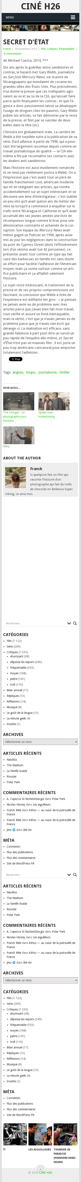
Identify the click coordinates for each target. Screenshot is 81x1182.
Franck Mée (14, 810)
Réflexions (13, 701)
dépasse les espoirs (22, 662)
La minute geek (16, 718)
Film (43, 48)
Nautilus (12, 759)
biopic (31, 372)
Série (10, 646)
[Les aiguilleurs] (40, 1134)
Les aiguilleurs (41, 804)
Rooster (12, 776)
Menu (10, 17)
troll (12, 684)
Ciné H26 (40, 6)
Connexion (13, 846)
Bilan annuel (14, 690)
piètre (13, 679)
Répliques (13, 695)
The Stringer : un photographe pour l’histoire (15, 416)
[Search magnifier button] (75, 623)
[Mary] (18, 435)
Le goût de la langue (20, 712)
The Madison (15, 765)
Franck (7, 48)
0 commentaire (13, 53)
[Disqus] (40, 560)
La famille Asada (17, 771)
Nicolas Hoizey (16, 804)
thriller (64, 372)
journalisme (47, 372)
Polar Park (13, 782)
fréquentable (66, 48)
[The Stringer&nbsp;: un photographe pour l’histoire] (18, 401)
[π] (15, 1134)
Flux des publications (20, 852)
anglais (17, 372)
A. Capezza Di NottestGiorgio (25, 799)
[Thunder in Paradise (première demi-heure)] (65, 1134)
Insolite (11, 724)
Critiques (52, 48)
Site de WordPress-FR (20, 863)
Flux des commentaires (21, 857)
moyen (14, 673)
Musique (12, 707)
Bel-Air (27, 829)
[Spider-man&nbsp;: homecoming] (54, 401)
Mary (6, 446)
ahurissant (16, 656)
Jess (9, 829)
